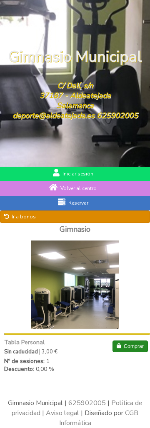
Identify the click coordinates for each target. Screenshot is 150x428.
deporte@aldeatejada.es (53, 115)
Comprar (134, 346)
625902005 (117, 115)
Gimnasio (75, 229)
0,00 (41, 369)
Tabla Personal (24, 342)
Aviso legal (62, 413)
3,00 (47, 351)
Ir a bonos (24, 216)
